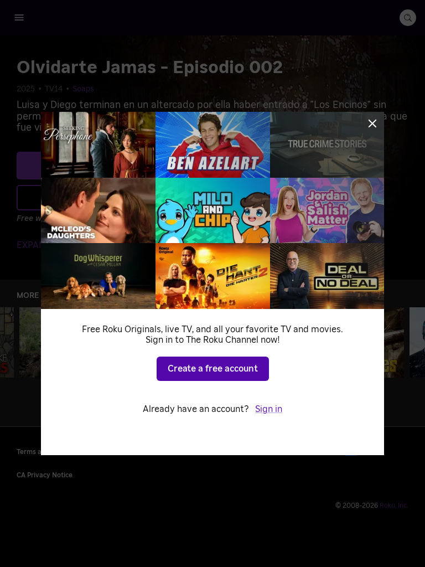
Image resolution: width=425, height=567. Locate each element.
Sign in (268, 409)
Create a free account (213, 368)
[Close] (372, 123)
